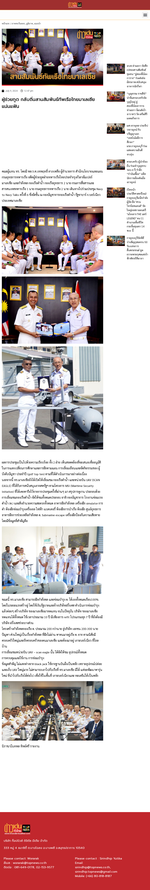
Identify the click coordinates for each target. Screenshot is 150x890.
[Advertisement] (52, 139)
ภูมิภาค (29, 23)
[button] (145, 15)
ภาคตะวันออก (18, 23)
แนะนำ (37, 23)
